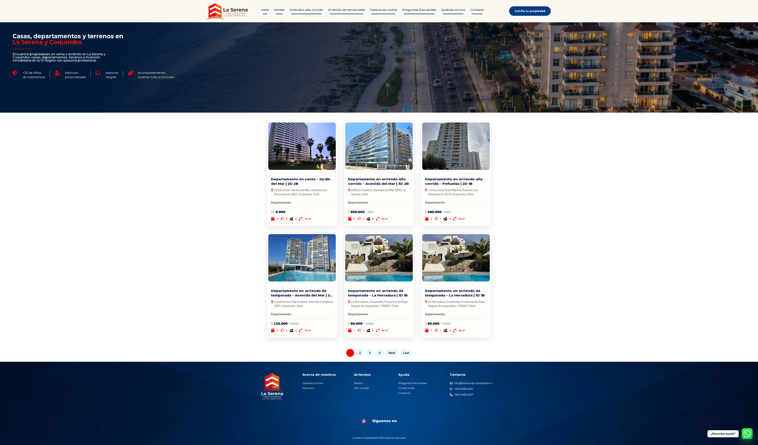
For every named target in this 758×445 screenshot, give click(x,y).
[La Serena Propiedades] (272, 386)
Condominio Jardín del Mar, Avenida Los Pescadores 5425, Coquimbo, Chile (300, 192)
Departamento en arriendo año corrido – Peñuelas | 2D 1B (454, 181)
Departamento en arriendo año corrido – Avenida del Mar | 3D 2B (378, 181)
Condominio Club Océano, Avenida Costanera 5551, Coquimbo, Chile (303, 304)
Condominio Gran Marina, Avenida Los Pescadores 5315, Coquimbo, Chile (453, 192)
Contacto (477, 10)
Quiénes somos (453, 10)
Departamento (281, 202)
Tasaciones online (383, 10)
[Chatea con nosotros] (747, 433)
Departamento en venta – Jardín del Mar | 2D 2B (300, 181)
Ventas (279, 10)
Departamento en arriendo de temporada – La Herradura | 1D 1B (378, 293)
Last (406, 353)
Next (392, 353)
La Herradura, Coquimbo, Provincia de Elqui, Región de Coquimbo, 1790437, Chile (379, 304)
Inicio (265, 10)
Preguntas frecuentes (419, 10)
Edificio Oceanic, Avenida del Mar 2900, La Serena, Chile (378, 192)
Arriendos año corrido (306, 10)
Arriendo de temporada (346, 10)
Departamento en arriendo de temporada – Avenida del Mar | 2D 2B (302, 293)
